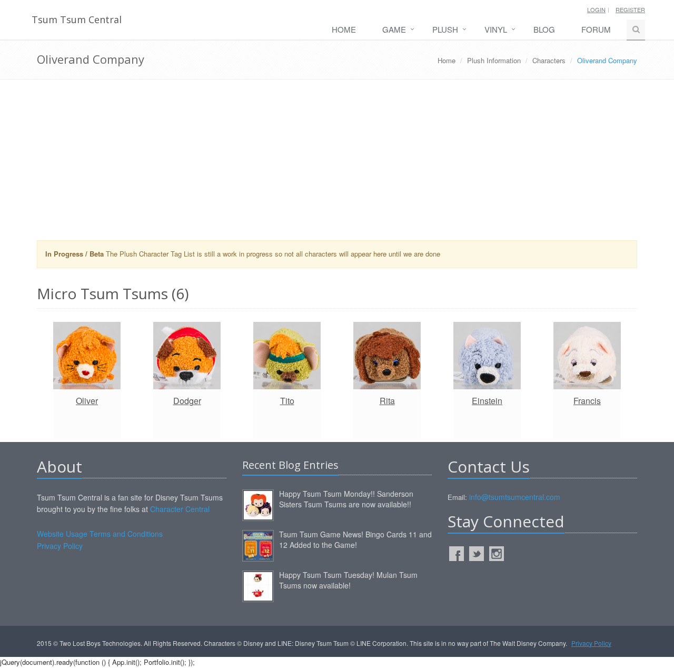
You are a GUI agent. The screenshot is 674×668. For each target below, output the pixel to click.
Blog (544, 29)
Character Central (180, 509)
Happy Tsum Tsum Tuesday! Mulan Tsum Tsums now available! (348, 580)
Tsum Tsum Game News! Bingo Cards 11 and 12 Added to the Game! (355, 539)
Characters (549, 60)
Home (344, 29)
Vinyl (495, 29)
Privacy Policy (60, 546)
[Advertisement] (337, 164)
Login (596, 9)
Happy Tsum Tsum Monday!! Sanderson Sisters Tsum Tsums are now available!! (346, 498)
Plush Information (494, 60)
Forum (596, 29)
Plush (445, 29)
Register (630, 9)
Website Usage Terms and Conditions (100, 533)
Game (394, 29)
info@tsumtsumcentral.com (514, 497)
